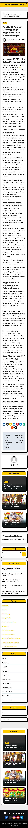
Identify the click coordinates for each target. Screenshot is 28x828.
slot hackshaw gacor (8, 630)
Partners (6, 720)
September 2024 (7, 700)
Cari (14, 549)
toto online (5, 626)
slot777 (4, 610)
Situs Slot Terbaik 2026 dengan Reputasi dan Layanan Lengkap (11, 522)
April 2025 (5, 671)
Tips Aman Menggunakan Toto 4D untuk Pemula (12, 503)
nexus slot (5, 605)
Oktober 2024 (6, 696)
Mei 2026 (5, 658)
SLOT (4, 22)
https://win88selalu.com (9, 646)
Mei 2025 (5, 667)
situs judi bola (6, 618)
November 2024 (7, 692)
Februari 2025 (6, 679)
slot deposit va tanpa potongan (11, 638)
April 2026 (5, 663)
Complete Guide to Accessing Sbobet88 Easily (13, 485)
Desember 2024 (7, 687)
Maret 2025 (5, 675)
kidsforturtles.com (13, 4)
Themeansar (14, 825)
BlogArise (23, 823)
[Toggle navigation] (2, 5)
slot (20, 67)
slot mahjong (6, 614)
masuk (11, 539)
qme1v (10, 40)
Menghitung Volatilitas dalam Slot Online (12, 799)
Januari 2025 (6, 683)
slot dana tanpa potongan (9, 622)
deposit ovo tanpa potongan (10, 642)
